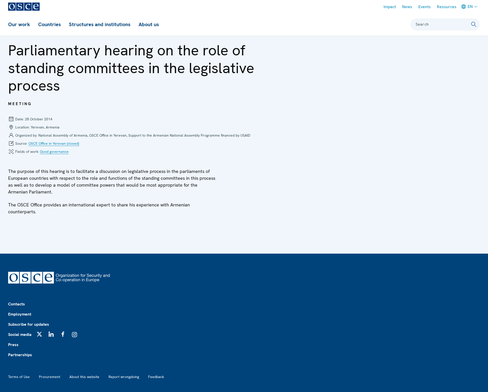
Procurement (49, 376)
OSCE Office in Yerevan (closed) (53, 143)
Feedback (156, 376)
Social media (20, 334)
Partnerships (20, 354)
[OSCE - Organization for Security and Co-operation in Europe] (24, 7)
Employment (19, 314)
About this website (84, 376)
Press (13, 344)
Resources (446, 6)
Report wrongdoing (124, 376)
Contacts (16, 304)
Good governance (54, 151)
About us (149, 24)
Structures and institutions (99, 24)
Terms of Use (19, 376)
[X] (39, 334)
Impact (390, 6)
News (407, 6)
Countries (49, 24)
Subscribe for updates (28, 324)
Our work (19, 24)
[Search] (474, 24)
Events (424, 6)
